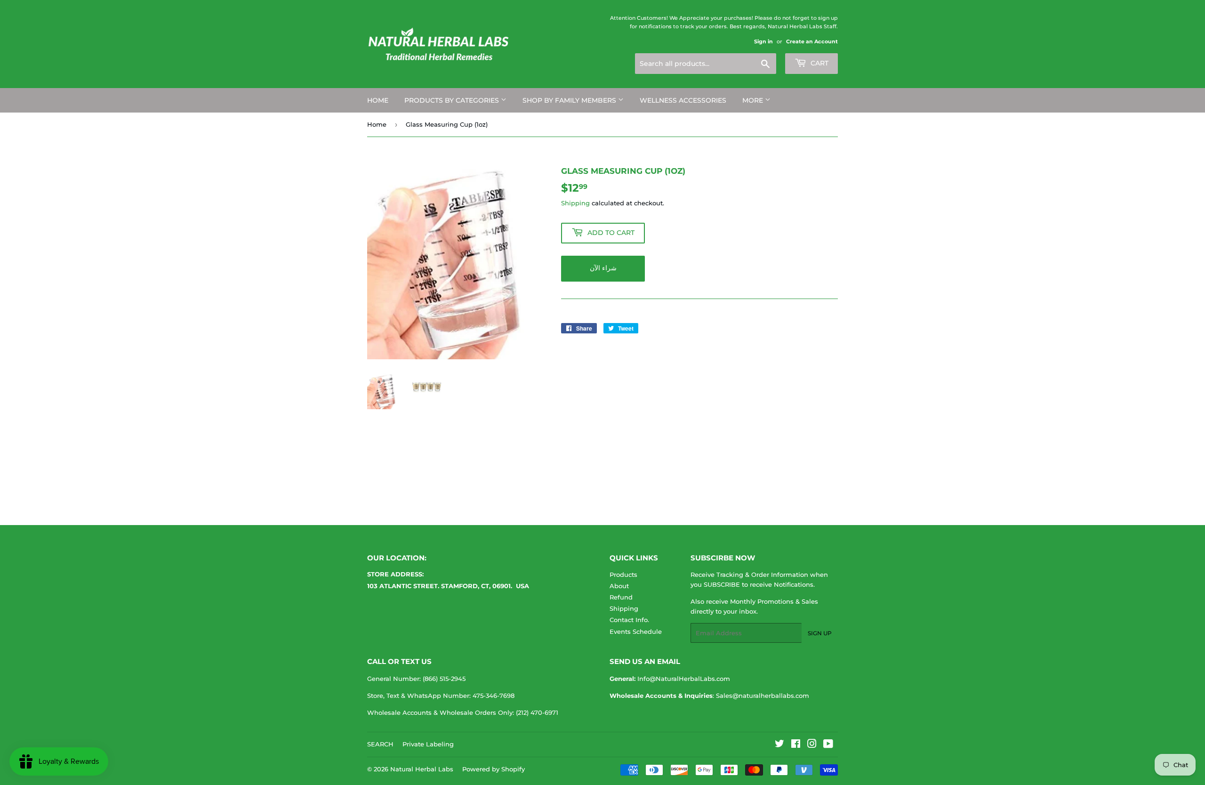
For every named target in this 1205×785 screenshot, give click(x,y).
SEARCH (380, 744)
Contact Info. (629, 619)
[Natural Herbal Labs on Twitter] (779, 745)
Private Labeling (428, 744)
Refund (621, 597)
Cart (818, 63)
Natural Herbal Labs (421, 769)
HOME (377, 100)
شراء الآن (603, 268)
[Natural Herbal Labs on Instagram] (812, 745)
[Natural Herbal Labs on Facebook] (796, 745)
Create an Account (812, 41)
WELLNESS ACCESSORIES (683, 100)
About (619, 586)
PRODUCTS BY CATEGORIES (452, 100)
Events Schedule (636, 631)
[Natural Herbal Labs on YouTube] (828, 745)
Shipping (575, 203)
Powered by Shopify (493, 769)
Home (376, 124)
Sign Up (820, 633)
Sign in (763, 41)
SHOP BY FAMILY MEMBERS (570, 100)
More (753, 100)
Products (623, 574)
